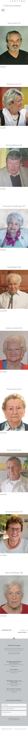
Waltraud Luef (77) (14, 84)
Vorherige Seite (6, 630)
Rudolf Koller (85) (14, 450)
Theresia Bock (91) (14, 389)
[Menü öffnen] (3, 10)
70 (27, 630)
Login (23, 1)
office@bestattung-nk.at (14, 681)
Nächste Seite (23, 632)
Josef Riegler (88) (14, 267)
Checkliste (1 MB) (14, 653)
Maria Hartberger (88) (14, 573)
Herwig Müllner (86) (14, 145)
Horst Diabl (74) (14, 23)
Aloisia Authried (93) (14, 328)
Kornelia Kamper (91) (14, 512)
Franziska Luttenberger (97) (14, 206)
